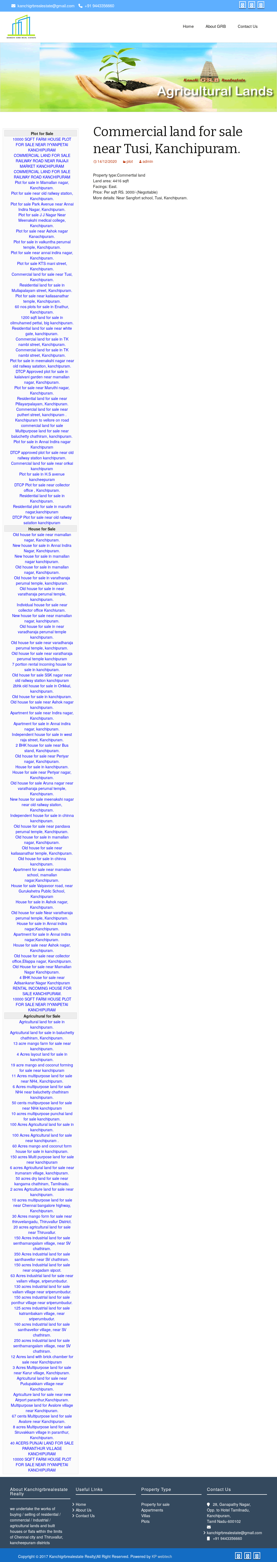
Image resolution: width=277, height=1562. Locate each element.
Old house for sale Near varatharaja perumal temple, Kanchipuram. (42, 915)
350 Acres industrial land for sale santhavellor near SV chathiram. (42, 1256)
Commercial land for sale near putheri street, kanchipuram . (42, 411)
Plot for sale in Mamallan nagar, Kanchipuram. (42, 185)
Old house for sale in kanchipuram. (42, 696)
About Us (83, 1510)
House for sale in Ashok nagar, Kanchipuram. (42, 904)
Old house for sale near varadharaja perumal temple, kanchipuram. (42, 645)
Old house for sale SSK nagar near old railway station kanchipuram (42, 677)
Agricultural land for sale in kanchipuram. (42, 1024)
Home (188, 26)
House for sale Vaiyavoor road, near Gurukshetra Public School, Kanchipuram (42, 891)
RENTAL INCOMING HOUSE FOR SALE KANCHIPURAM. (42, 990)
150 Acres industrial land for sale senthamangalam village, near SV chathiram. (42, 1243)
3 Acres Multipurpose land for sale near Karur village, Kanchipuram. (42, 1370)
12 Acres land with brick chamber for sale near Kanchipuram (42, 1359)
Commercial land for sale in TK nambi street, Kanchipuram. (42, 341)
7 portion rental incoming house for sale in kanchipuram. (42, 666)
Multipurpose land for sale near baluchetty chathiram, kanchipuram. (41, 433)
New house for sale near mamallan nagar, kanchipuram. (42, 618)
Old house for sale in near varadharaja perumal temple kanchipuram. (42, 632)
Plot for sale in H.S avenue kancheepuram (42, 476)
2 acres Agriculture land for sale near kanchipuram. (42, 1191)
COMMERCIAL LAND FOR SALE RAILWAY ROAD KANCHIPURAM (42, 174)
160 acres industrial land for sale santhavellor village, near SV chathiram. (42, 1329)
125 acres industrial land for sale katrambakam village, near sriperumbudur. (42, 1313)
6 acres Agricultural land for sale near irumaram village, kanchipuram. (42, 1170)
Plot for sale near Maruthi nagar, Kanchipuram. (42, 390)
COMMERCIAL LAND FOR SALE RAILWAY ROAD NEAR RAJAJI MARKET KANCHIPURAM (42, 161)
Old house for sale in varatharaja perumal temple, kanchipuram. (42, 580)
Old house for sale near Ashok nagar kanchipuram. (42, 704)
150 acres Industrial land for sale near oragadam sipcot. (42, 1267)
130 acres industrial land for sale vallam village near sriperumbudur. (41, 1289)
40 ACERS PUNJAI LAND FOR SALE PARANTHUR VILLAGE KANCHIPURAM (42, 1448)
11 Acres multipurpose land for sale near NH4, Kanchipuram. (42, 1078)
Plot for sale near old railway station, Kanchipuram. (42, 195)
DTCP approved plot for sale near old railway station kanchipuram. (42, 455)
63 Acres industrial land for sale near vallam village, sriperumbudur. (42, 1278)
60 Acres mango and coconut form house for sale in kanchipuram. (42, 1148)
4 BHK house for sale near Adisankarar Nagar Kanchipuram (42, 980)
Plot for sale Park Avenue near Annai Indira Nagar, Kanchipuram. (42, 206)
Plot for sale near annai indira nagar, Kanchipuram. (42, 255)
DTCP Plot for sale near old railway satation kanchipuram (42, 519)
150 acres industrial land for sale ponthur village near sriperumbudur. (41, 1299)
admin (148, 161)
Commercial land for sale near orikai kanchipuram (42, 465)
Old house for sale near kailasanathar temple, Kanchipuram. (42, 850)
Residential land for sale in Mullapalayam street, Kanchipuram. (42, 287)
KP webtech (162, 1556)
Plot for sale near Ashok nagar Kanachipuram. (42, 233)
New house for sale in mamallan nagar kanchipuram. (42, 558)
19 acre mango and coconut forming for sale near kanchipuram (42, 1067)
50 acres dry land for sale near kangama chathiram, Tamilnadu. (42, 1181)
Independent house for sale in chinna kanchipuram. (42, 818)
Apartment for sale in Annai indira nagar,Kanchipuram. (42, 936)
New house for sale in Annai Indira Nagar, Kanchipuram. (42, 548)
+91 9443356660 (99, 5)
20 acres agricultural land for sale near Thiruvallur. (42, 1229)
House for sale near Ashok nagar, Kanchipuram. (42, 947)
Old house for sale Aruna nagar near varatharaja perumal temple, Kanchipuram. (42, 788)
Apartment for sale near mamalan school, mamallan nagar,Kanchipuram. (42, 875)
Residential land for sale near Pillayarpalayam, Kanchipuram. (41, 401)
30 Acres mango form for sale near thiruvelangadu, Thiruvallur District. (42, 1218)
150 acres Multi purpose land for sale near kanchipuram (42, 1159)
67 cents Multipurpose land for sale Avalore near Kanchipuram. (42, 1418)
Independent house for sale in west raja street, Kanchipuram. (42, 737)
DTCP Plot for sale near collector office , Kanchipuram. (42, 487)
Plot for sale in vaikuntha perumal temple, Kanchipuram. (42, 244)
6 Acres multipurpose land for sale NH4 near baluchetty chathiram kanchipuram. (42, 1092)
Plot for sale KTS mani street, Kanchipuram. (42, 266)
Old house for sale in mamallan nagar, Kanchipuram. (42, 569)
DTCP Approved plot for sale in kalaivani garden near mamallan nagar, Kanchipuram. (42, 377)
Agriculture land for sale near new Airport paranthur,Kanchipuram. (42, 1397)
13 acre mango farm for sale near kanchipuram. (42, 1046)
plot (130, 161)
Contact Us (248, 26)
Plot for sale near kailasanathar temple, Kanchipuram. (42, 298)
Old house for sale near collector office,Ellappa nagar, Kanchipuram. (42, 958)
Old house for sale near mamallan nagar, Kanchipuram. (42, 537)
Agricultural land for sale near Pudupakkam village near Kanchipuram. (42, 1383)
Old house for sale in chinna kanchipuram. (42, 861)
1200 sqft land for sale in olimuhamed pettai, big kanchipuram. (42, 320)
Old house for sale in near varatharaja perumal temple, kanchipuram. (42, 594)
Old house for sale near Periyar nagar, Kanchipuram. (42, 758)
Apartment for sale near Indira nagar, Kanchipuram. (42, 715)
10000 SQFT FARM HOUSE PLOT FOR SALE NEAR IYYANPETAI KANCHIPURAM (42, 144)
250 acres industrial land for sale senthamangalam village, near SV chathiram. (42, 1346)
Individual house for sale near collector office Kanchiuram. (42, 607)
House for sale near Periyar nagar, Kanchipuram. (41, 774)
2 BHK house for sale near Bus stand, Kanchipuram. (42, 747)
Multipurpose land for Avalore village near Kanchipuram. (42, 1407)
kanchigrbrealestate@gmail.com (46, 5)
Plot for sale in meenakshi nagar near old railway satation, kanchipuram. (42, 363)
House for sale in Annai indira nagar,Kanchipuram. (42, 926)
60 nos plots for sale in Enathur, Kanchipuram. (42, 309)
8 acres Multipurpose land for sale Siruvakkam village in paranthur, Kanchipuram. (42, 1432)
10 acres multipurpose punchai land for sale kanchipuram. (41, 1116)
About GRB (216, 26)
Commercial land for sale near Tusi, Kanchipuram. (42, 276)
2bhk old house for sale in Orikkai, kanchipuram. (42, 688)
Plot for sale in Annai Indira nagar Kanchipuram (42, 444)
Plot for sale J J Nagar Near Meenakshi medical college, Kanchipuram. (42, 220)
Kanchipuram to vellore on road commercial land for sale (42, 422)
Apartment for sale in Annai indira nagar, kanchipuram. (42, 726)
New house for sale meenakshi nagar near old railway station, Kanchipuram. (42, 804)
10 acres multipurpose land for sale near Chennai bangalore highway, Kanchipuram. (42, 1205)
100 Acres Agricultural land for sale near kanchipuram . (42, 1137)
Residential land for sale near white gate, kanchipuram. (42, 330)
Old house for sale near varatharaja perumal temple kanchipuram (42, 656)
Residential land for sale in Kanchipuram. (42, 498)
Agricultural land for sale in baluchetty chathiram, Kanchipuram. (42, 1035)
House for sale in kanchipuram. (42, 766)
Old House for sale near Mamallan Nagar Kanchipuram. (42, 969)
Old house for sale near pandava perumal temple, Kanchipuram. (42, 828)
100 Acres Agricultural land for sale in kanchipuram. (42, 1127)
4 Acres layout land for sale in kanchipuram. (42, 1056)
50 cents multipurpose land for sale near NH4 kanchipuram (42, 1105)
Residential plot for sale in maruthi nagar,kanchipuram (42, 509)
